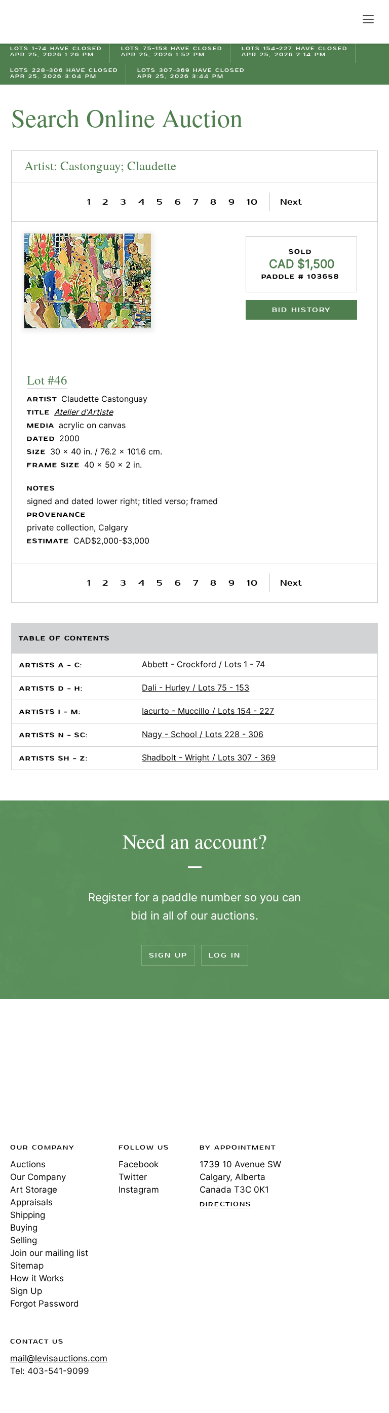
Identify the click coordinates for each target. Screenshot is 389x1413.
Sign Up (168, 955)
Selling (23, 1240)
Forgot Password (44, 1304)
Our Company (38, 1177)
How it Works (37, 1278)
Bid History (301, 309)
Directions (225, 1204)
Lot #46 (47, 379)
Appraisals (31, 1202)
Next (291, 202)
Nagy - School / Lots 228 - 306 (202, 734)
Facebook (139, 1164)
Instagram (139, 1190)
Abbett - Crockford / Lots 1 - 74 (203, 664)
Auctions (28, 1164)
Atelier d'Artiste (83, 412)
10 (252, 202)
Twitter (133, 1177)
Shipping (27, 1215)
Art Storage (33, 1190)
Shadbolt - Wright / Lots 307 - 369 (209, 757)
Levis (43, 1074)
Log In (225, 955)
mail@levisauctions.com (58, 1358)
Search (346, 18)
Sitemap (27, 1266)
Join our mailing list (49, 1253)
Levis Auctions (45, 21)
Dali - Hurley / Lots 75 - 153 (195, 687)
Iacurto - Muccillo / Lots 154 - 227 (208, 711)
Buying (23, 1228)
